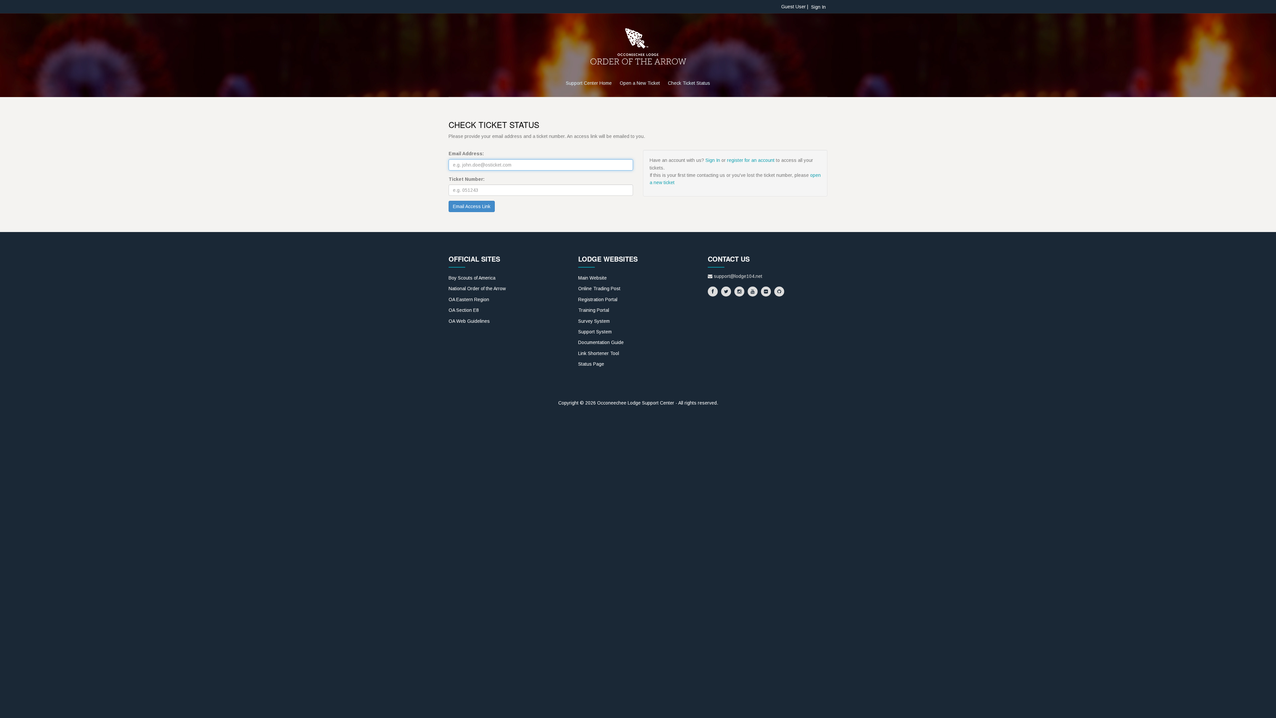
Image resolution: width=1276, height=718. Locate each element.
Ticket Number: (466, 179)
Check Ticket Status (689, 83)
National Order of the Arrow (477, 288)
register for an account (751, 160)
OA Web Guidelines (469, 321)
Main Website (592, 278)
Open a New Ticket (640, 83)
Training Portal (593, 310)
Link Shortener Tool (598, 353)
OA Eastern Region (469, 299)
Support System (595, 331)
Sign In (818, 7)
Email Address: (466, 153)
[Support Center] (638, 46)
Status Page (591, 364)
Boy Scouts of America (472, 278)
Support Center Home (589, 83)
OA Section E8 (464, 310)
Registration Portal (597, 299)
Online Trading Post (599, 288)
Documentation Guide (601, 342)
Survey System (594, 321)
